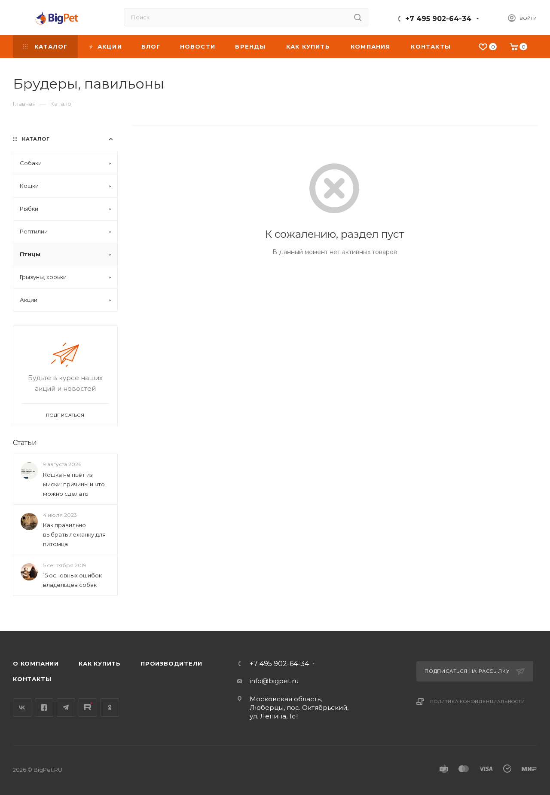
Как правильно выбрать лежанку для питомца (74, 534)
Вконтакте (22, 707)
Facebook (44, 707)
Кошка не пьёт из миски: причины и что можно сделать (74, 484)
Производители (171, 663)
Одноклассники (110, 707)
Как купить (100, 663)
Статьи (25, 443)
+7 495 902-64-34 (438, 19)
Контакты (32, 678)
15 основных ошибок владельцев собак (72, 580)
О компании (36, 663)
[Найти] (357, 17)
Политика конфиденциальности (477, 701)
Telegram (66, 707)
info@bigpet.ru (274, 681)
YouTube (88, 707)
